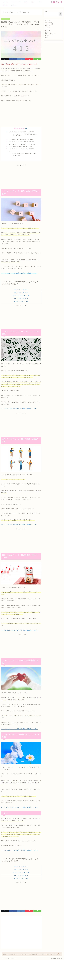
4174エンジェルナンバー (21, 301)
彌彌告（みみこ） (50, 22)
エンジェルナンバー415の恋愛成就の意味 (20, 146)
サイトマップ (6, 958)
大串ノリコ (48, 25)
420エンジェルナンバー (21, 292)
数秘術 (26, 2)
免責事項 (13, 958)
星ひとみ (6, 5)
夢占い (32, 2)
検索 (46, 11)
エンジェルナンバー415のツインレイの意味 (21, 149)
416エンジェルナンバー (21, 289)
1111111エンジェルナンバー (21, 295)
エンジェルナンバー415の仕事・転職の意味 (21, 141)
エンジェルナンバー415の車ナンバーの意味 (21, 139)
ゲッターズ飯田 (49, 24)
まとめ (11, 151)
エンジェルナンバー (16, 2)
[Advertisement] (21, 115)
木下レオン (14, 5)
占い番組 (6, 2)
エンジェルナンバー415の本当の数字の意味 (21, 131)
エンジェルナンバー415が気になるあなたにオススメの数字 (25, 135)
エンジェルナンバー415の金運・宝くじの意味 (22, 144)
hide (26, 128)
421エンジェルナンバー (21, 298)
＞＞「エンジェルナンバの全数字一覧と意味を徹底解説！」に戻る (19, 273)
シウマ (39, 2)
